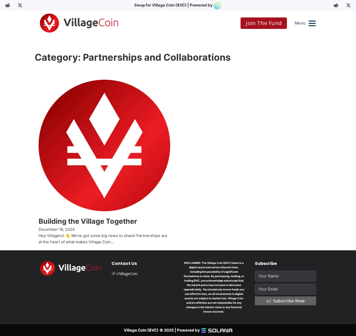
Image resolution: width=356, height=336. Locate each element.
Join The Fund (264, 23)
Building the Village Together (88, 221)
